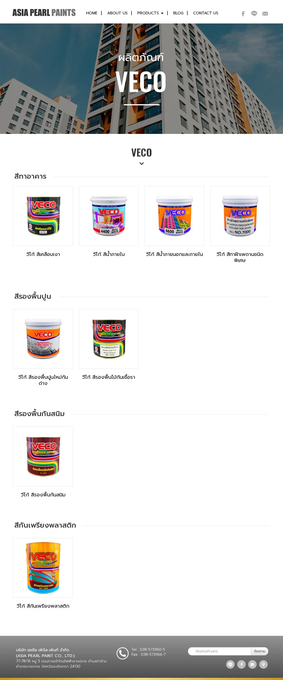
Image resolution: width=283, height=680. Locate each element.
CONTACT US (205, 13)
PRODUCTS (148, 13)
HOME (92, 13)
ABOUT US (117, 13)
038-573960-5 (152, 649)
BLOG (178, 13)
